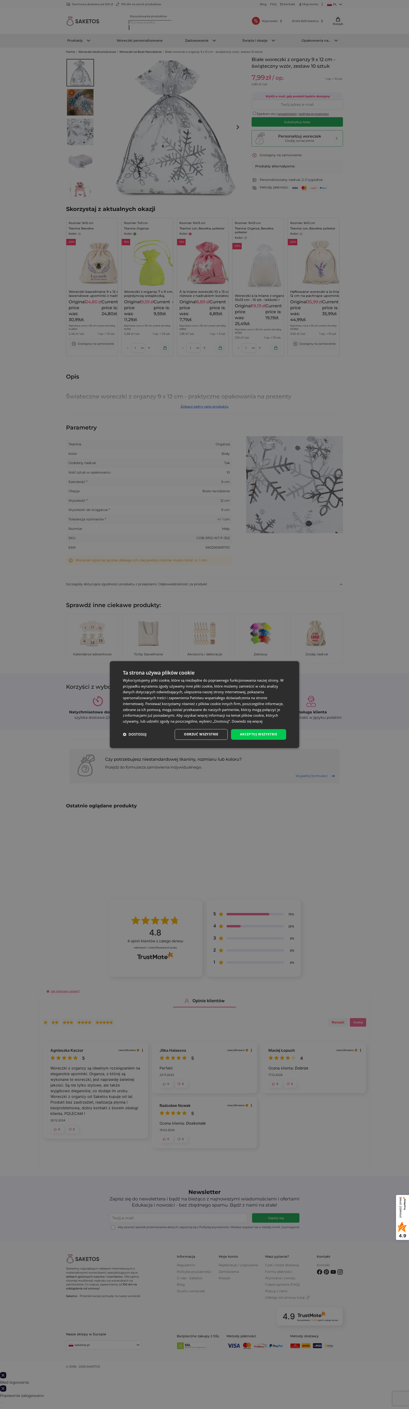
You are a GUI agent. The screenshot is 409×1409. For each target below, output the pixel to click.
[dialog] (204, 704)
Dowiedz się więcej (247, 721)
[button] (135, 734)
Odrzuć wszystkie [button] (201, 734)
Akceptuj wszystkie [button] (258, 734)
